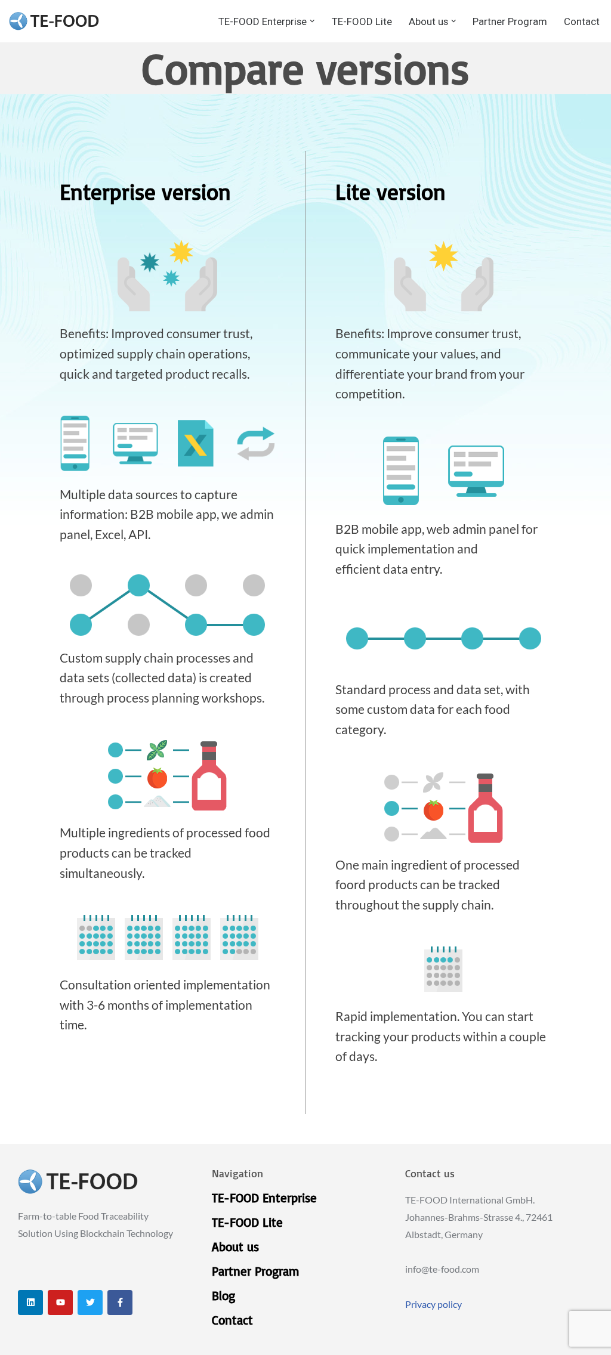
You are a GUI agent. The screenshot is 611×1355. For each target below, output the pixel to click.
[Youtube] (60, 1302)
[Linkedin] (30, 1302)
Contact (582, 21)
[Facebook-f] (119, 1302)
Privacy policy (433, 1304)
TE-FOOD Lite (362, 21)
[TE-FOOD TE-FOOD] (54, 21)
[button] (312, 20)
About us (235, 1246)
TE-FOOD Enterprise (264, 1197)
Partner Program (510, 21)
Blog (223, 1295)
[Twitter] (90, 1302)
